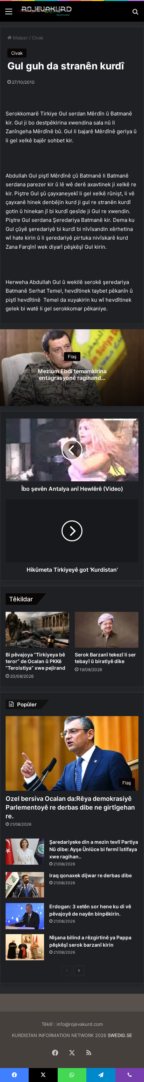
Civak (37, 37)
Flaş (72, 357)
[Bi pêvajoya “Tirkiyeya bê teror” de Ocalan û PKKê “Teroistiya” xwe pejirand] (37, 630)
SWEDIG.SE (120, 1035)
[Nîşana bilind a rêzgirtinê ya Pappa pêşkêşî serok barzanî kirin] (25, 947)
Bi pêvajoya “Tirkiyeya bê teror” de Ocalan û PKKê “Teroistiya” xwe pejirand (35, 661)
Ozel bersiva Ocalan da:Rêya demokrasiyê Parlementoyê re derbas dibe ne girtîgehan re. (70, 807)
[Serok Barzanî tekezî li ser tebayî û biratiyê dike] (106, 630)
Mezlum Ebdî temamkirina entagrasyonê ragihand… (72, 375)
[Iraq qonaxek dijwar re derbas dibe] (25, 885)
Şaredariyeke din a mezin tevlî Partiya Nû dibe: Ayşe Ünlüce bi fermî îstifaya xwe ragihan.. (93, 849)
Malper (20, 37)
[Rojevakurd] (45, 11)
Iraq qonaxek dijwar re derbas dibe (90, 875)
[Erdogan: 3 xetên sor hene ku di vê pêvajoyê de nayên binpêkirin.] (25, 916)
